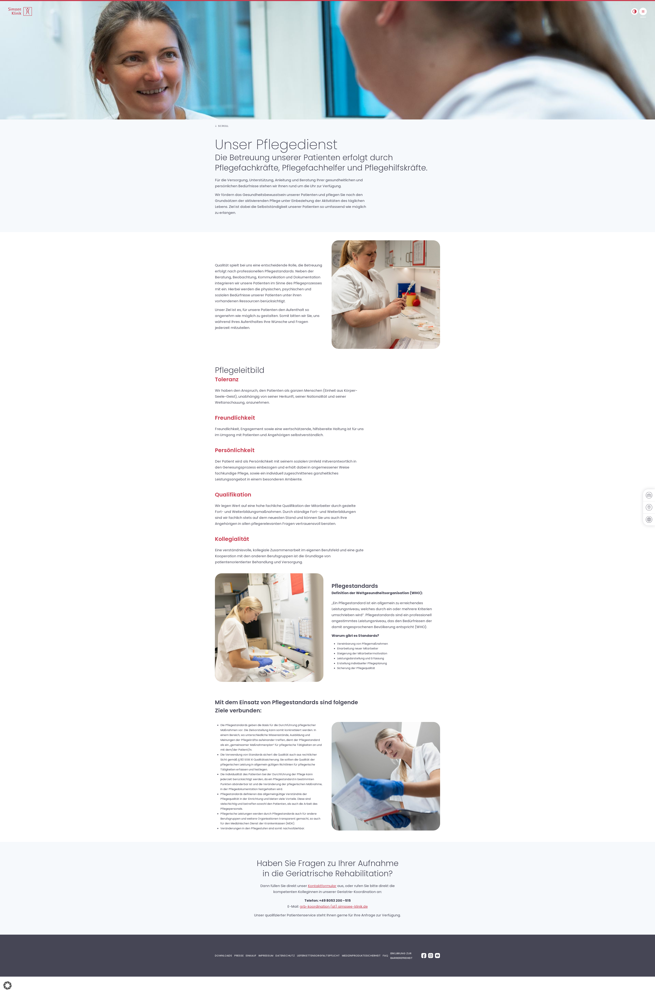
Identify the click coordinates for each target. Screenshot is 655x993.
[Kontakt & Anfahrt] (649, 507)
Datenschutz (285, 955)
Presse (239, 955)
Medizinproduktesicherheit (361, 955)
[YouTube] (437, 955)
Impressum (266, 955)
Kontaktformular (322, 885)
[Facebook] (423, 955)
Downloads (223, 955)
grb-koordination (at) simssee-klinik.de (334, 906)
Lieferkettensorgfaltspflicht (318, 955)
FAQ (385, 955)
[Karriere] (649, 495)
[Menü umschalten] (643, 11)
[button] (7, 985)
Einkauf (251, 955)
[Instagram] (430, 955)
